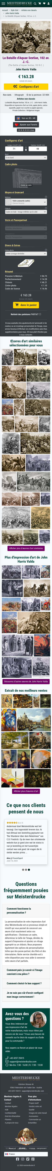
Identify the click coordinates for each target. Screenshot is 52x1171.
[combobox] (26, 158)
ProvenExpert (17, 858)
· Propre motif (33, 1103)
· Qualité (31, 1110)
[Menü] (3, 3)
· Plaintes (7, 1119)
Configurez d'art (28, 86)
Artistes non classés (29, 10)
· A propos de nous (11, 1123)
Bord (6, 154)
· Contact (7, 1103)
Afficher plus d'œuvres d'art (26, 791)
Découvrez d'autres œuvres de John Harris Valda (26, 681)
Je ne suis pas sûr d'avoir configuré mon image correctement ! (25, 994)
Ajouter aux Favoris (27, 124)
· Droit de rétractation (12, 1116)
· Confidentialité (10, 1113)
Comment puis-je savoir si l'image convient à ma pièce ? (24, 972)
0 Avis (31, 130)
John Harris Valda (12, 13)
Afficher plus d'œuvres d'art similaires (26, 548)
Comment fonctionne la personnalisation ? (19, 910)
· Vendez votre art (35, 1106)
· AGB (6, 1110)
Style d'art (14, 10)
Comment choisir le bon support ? (24, 983)
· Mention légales (10, 1106)
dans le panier (27, 305)
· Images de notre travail (37, 1113)
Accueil (5, 10)
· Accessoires (33, 1116)
